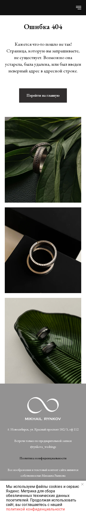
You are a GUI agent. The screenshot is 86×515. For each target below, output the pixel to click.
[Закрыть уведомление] (82, 484)
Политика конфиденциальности (43, 458)
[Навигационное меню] (78, 7)
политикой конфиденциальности (35, 509)
